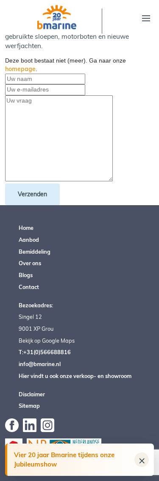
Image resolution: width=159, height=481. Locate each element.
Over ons (30, 263)
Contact (29, 286)
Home (26, 227)
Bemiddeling (34, 251)
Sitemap (29, 405)
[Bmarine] (56, 16)
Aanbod (29, 239)
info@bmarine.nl (40, 364)
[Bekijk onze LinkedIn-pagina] (29, 424)
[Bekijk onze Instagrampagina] (47, 424)
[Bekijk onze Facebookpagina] (12, 424)
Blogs (26, 275)
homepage (20, 69)
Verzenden (32, 194)
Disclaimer (32, 394)
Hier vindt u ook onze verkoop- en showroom (75, 375)
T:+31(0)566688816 (45, 352)
